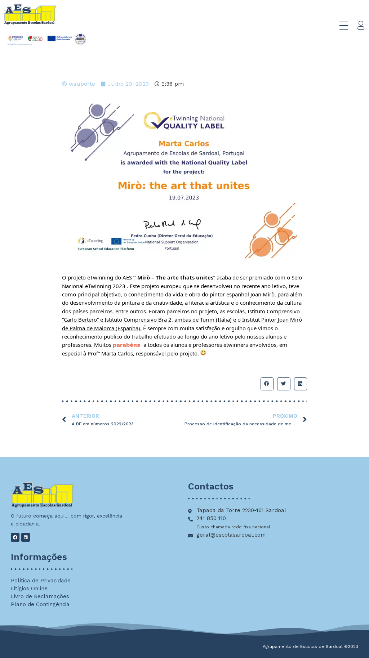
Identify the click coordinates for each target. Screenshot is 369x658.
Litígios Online (29, 588)
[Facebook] (15, 537)
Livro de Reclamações (40, 596)
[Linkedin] (25, 537)
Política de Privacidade (41, 580)
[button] (267, 383)
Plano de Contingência (40, 604)
